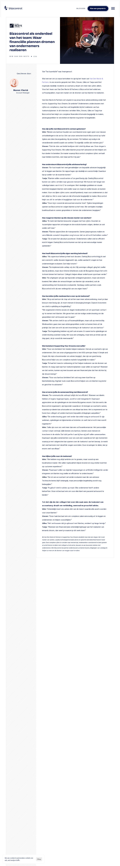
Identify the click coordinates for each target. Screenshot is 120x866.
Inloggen (80, 8)
